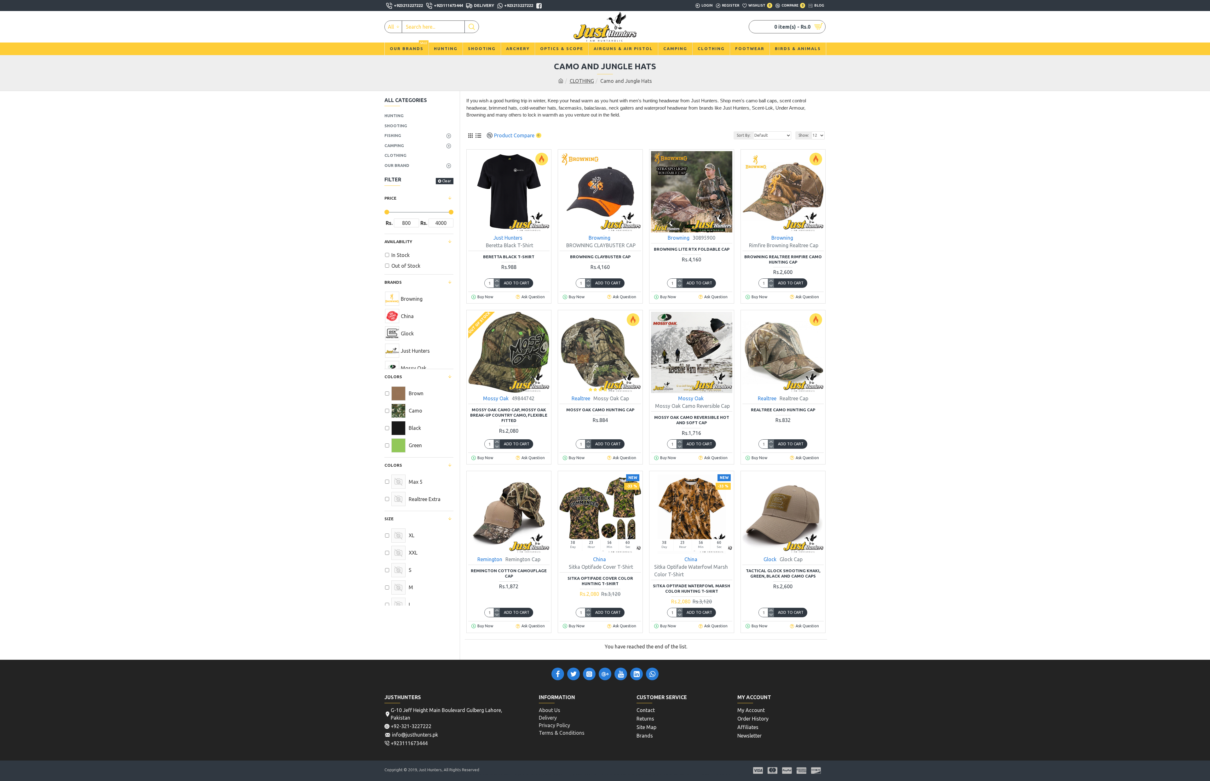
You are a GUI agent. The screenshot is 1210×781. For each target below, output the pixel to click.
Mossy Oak (496, 398)
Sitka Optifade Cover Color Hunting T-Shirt (600, 581)
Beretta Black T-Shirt (508, 256)
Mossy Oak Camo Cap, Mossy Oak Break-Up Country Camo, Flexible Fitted (508, 415)
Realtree (581, 398)
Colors (393, 465)
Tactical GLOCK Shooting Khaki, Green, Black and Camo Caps (783, 573)
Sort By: (744, 135)
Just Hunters (507, 238)
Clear (446, 181)
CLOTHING (582, 81)
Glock (769, 559)
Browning (599, 238)
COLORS (393, 376)
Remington (489, 559)
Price (390, 198)
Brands (393, 282)
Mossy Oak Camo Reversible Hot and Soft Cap (691, 420)
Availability (398, 241)
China (599, 559)
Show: (803, 135)
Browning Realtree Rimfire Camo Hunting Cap (783, 259)
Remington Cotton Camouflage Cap (509, 573)
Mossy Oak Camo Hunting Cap (600, 410)
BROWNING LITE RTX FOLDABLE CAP (691, 249)
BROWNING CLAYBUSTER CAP (600, 256)
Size (389, 518)
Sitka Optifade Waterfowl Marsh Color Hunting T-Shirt (691, 588)
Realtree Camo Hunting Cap (783, 410)
